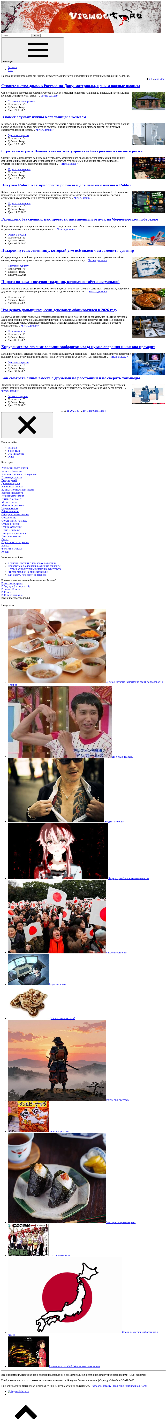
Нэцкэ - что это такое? (63, 1018)
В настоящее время (12, 583)
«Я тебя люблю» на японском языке (28, 571)
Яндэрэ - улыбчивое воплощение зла (128, 878)
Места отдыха (9, 502)
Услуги (5, 545)
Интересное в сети (11, 499)
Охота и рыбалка (10, 530)
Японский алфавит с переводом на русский (32, 563)
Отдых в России (17, 234)
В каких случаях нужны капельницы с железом (43, 117)
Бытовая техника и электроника (19, 474)
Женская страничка (12, 486)
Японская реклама (59, 1131)
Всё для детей (9, 480)
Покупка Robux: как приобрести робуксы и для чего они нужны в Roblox (66, 185)
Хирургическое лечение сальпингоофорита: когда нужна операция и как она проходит (78, 347)
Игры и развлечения (19, 169)
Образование (8, 517)
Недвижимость (16, 331)
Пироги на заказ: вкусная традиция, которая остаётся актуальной (60, 281)
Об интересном (10, 511)
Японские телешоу (122, 756)
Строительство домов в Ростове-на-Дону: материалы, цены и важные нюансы (70, 86)
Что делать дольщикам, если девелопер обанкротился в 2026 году (59, 310)
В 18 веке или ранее (12, 595)
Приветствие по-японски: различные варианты (34, 566)
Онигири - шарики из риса (121, 1222)
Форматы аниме (58, 984)
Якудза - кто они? (114, 821)
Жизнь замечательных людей (17, 489)
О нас (11, 456)
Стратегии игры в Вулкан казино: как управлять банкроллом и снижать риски (72, 151)
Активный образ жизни (14, 468)
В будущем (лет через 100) (15, 586)
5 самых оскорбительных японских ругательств (34, 568)
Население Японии (116, 952)
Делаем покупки (10, 483)
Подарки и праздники (13, 533)
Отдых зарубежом (11, 526)
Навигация (8, 61)
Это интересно (16, 453)
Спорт (4, 539)
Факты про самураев (117, 1099)
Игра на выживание (60, 1255)
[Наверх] (25, 1422)
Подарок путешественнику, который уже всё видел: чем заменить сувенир (67, 250)
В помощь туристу (18, 265)
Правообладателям (101, 1385)
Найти (36, 35)
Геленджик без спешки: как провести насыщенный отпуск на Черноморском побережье (79, 219)
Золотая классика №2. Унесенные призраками (74, 1366)
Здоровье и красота (18, 135)
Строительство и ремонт (21, 101)
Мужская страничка (12, 505)
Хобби (5, 551)
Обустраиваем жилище (14, 520)
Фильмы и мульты (18, 396)
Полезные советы (11, 536)
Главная (12, 447)
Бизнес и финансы (11, 471)
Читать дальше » (49, 95)
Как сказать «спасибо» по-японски (27, 574)
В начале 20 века (10, 589)
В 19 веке (6, 592)
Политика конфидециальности (130, 1385)
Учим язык (14, 450)
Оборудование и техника (15, 514)
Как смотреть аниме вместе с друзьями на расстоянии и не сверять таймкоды (70, 378)
